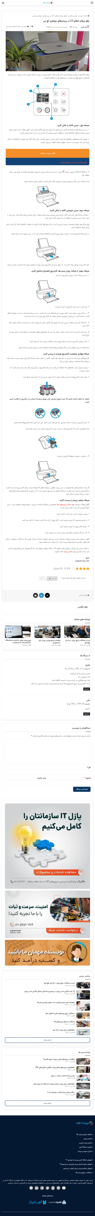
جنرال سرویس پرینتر (85, 1151)
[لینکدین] (37, 1188)
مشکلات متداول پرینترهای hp (64, 1021)
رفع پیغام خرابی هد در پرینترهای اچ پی (73, 162)
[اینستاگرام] (31, 1188)
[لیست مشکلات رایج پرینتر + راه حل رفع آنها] (77, 632)
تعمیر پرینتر (68, 551)
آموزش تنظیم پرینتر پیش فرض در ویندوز (77, 1168)
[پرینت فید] (47, 3)
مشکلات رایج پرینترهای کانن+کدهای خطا (60, 1013)
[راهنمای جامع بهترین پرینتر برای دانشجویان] (47, 632)
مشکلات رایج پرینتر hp (84, 1172)
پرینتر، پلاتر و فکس (75, 15)
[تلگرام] (42, 1188)
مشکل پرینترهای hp (64, 504)
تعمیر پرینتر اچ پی (85, 1143)
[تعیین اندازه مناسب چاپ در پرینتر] (83, 1078)
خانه (85, 15)
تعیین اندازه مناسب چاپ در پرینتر (63, 1075)
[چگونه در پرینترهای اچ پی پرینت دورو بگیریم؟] (83, 1061)
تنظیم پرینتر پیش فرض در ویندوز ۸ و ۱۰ (61, 1092)
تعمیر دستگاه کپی (85, 1147)
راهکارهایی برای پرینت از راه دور (64, 1030)
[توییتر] (47, 1188)
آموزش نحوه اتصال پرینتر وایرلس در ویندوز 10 (75, 1164)
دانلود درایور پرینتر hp (84, 1134)
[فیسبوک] (53, 1188)
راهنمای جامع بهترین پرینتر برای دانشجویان (49, 641)
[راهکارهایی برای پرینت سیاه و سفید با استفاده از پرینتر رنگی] (83, 1086)
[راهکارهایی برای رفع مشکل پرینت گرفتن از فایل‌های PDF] (83, 1069)
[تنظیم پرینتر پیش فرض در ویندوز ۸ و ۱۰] (83, 1095)
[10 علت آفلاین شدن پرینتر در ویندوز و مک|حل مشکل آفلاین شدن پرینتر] (83, 995)
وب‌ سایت (41, 778)
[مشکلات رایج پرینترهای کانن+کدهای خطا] (83, 1015)
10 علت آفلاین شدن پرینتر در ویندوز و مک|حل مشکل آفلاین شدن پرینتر (49, 991)
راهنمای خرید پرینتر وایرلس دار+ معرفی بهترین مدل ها (56, 1002)
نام (89, 767)
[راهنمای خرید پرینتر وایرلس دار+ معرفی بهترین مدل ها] (83, 1006)
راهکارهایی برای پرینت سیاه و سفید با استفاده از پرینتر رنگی (54, 1084)
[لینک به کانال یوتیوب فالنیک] (64, 1188)
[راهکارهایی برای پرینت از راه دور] (83, 1032)
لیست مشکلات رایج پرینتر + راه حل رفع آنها (77, 641)
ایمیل (87, 778)
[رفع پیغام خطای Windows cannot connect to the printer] (18, 632)
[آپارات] (58, 1188)
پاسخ (86, 689)
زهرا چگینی (83, 606)
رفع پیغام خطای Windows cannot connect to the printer (18, 641)
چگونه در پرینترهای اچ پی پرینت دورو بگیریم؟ (59, 1059)
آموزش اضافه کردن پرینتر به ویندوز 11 (78, 1160)
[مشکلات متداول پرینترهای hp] (83, 1024)
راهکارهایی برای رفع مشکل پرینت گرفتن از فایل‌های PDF (55, 1067)
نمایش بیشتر (47, 1040)
